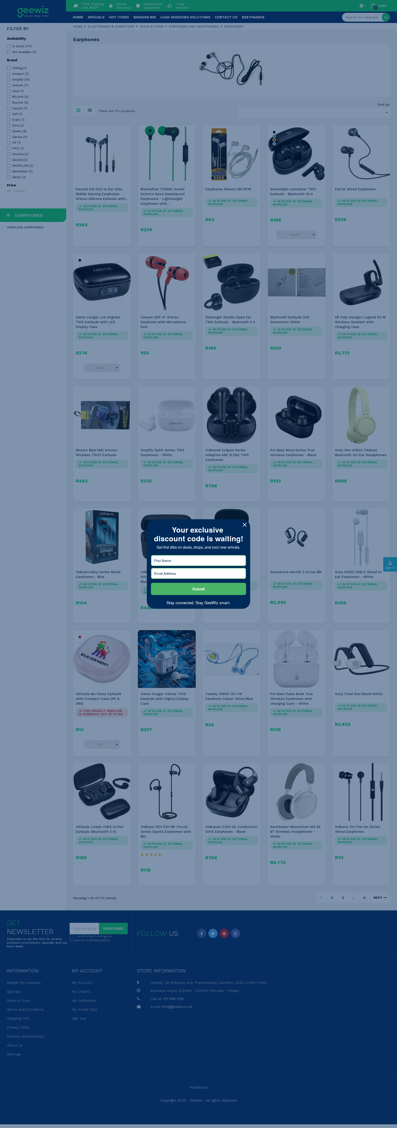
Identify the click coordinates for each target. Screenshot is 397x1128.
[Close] (244, 524)
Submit (198, 589)
